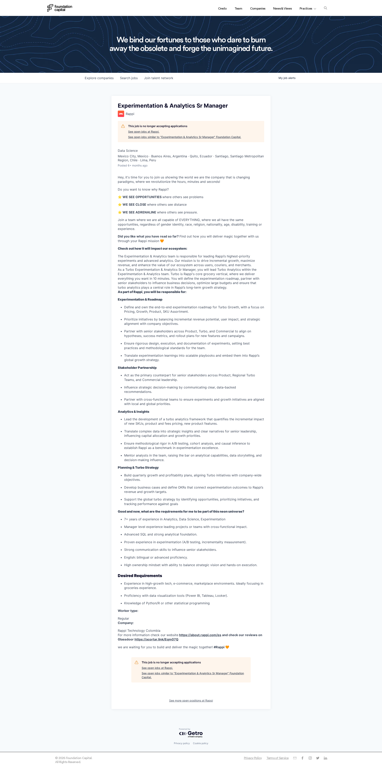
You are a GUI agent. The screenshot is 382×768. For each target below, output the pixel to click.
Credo (222, 8)
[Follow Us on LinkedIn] (325, 758)
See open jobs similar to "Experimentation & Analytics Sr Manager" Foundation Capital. (184, 137)
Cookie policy (200, 743)
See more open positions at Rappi (191, 700)
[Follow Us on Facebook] (302, 758)
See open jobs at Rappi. (143, 131)
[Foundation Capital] (59, 8)
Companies (257, 8)
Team (238, 8)
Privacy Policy (253, 758)
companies (99, 78)
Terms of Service (277, 758)
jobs (129, 78)
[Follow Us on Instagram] (310, 758)
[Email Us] (294, 758)
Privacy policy (182, 743)
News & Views (282, 8)
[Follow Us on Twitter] (317, 758)
